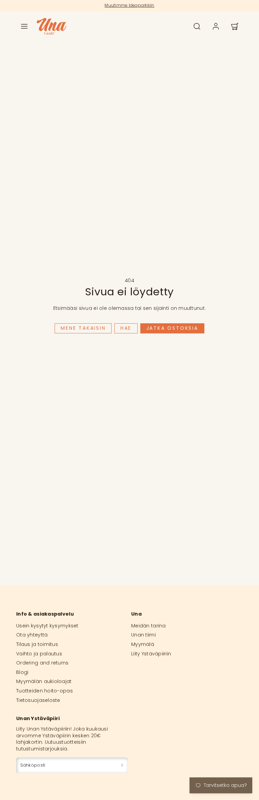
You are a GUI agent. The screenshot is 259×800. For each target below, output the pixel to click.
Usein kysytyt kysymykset (47, 625)
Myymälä (142, 644)
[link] (216, 26)
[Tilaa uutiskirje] (122, 765)
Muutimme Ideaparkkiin (129, 5)
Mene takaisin (83, 328)
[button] (24, 26)
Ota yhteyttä (32, 634)
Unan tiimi (143, 634)
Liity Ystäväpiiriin (151, 653)
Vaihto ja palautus (39, 653)
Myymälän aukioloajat (44, 681)
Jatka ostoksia (172, 328)
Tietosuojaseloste (38, 700)
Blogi (22, 672)
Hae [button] (126, 328)
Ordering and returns (42, 662)
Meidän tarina (148, 625)
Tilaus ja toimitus (37, 644)
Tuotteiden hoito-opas (44, 690)
